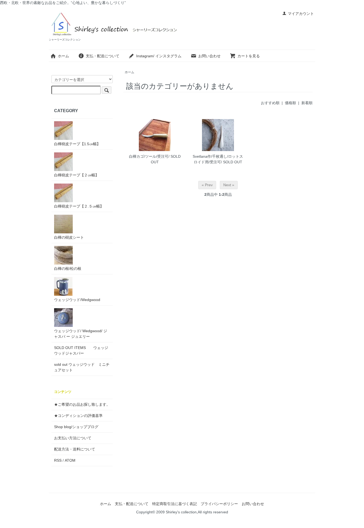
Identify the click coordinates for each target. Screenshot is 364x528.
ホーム (63, 56)
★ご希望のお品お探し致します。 (82, 404)
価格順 (290, 103)
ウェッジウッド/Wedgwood (77, 300)
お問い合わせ (209, 56)
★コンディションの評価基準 (78, 415)
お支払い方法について (72, 438)
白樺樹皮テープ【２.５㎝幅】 (79, 206)
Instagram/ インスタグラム (158, 56)
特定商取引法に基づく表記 (174, 504)
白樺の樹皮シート (69, 237)
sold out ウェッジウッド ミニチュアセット (82, 367)
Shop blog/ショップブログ (76, 427)
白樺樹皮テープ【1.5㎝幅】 (77, 144)
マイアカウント (301, 13)
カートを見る (248, 56)
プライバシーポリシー (219, 504)
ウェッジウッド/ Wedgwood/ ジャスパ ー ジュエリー (80, 334)
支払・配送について (102, 56)
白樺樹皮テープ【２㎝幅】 (76, 175)
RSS (58, 460)
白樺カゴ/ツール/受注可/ (149, 156)
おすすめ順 (270, 103)
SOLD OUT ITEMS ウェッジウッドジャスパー (81, 350)
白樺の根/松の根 (67, 268)
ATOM (70, 460)
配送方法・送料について (74, 449)
